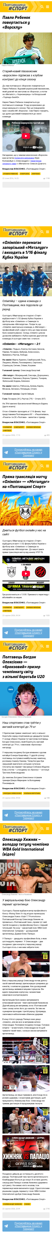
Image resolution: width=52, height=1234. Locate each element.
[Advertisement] (26, 207)
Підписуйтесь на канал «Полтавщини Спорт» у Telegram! (28, 452)
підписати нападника (24, 158)
